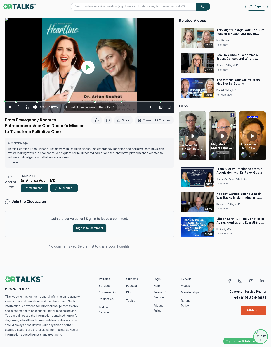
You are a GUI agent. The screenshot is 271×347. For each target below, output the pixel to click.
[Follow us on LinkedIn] (262, 280)
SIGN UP (253, 310)
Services (104, 285)
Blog (129, 292)
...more (13, 162)
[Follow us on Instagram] (240, 280)
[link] (184, 155)
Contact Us (106, 299)
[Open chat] (260, 336)
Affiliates (104, 279)
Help (156, 285)
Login (157, 279)
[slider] (89, 101)
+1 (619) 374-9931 (250, 297)
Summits (132, 279)
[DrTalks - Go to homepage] (24, 279)
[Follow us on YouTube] (251, 280)
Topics (130, 300)
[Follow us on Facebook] (229, 280)
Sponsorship (107, 292)
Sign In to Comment (89, 228)
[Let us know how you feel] (96, 119)
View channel (34, 188)
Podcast (131, 285)
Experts (186, 279)
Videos (185, 285)
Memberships (190, 292)
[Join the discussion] (108, 120)
